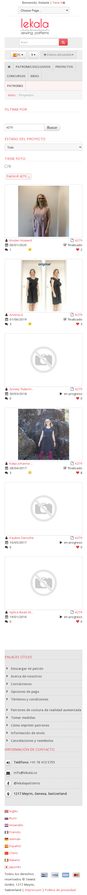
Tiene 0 (57, 3)
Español (14, 846)
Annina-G (16, 315)
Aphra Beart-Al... (21, 612)
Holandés (15, 825)
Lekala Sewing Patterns (43, 27)
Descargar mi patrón (26, 669)
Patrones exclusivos (33, 67)
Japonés (14, 867)
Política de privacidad (60, 890)
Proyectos (64, 67)
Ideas (34, 76)
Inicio (12, 95)
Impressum (33, 890)
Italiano (14, 860)
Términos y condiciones (29, 699)
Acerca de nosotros (26, 676)
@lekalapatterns (27, 783)
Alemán (14, 839)
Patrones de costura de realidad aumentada (45, 710)
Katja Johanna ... (21, 463)
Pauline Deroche (22, 538)
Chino (13, 853)
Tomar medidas (22, 718)
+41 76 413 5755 (42, 762)
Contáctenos (21, 684)
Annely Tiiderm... (21, 389)
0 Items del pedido (59, 55)
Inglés (13, 811)
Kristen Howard (21, 240)
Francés (14, 832)
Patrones (15, 86)
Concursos (16, 76)
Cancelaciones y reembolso (31, 741)
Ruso (12, 818)
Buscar (52, 127)
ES (19, 55)
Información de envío (27, 733)
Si (9, 166)
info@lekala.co (25, 773)
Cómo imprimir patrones (29, 725)
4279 (78, 240)
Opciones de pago (24, 692)
